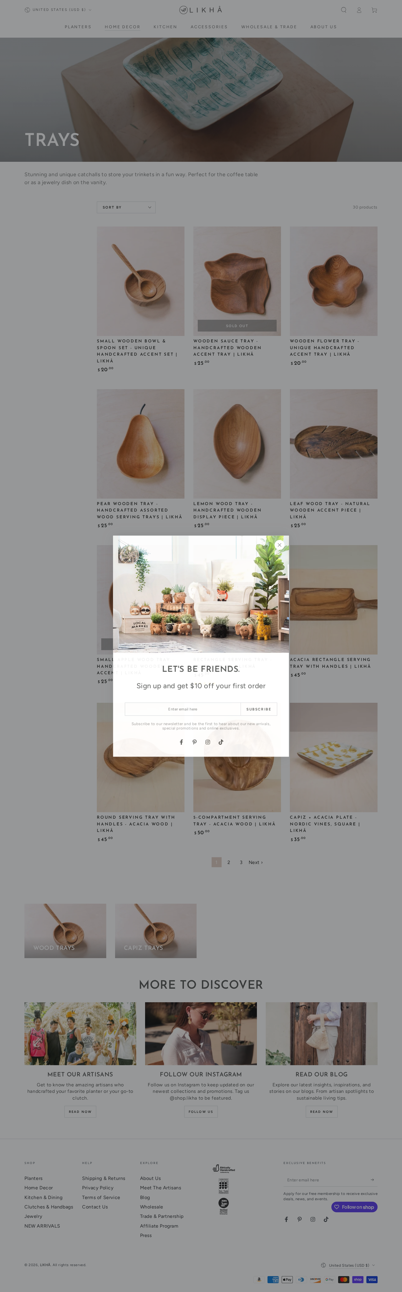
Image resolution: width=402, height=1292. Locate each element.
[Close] (279, 544)
